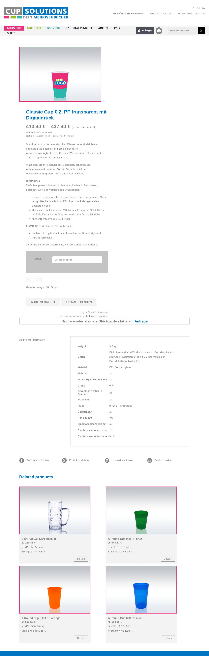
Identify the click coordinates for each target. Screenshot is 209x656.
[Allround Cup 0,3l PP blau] (141, 589)
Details (81, 559)
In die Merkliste (43, 302)
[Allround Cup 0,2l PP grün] (141, 510)
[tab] (41, 340)
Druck (38, 258)
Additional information (32, 340)
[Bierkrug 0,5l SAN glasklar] (54, 510)
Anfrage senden (79, 302)
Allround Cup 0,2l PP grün (125, 538)
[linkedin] (203, 8)
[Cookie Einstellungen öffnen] (6, 652)
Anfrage (141, 321)
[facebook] (193, 8)
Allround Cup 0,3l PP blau (125, 618)
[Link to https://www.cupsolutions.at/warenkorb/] (158, 30)
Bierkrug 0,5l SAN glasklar (38, 538)
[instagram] (198, 8)
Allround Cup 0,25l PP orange (40, 618)
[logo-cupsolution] (36, 8)
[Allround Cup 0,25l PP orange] (54, 589)
